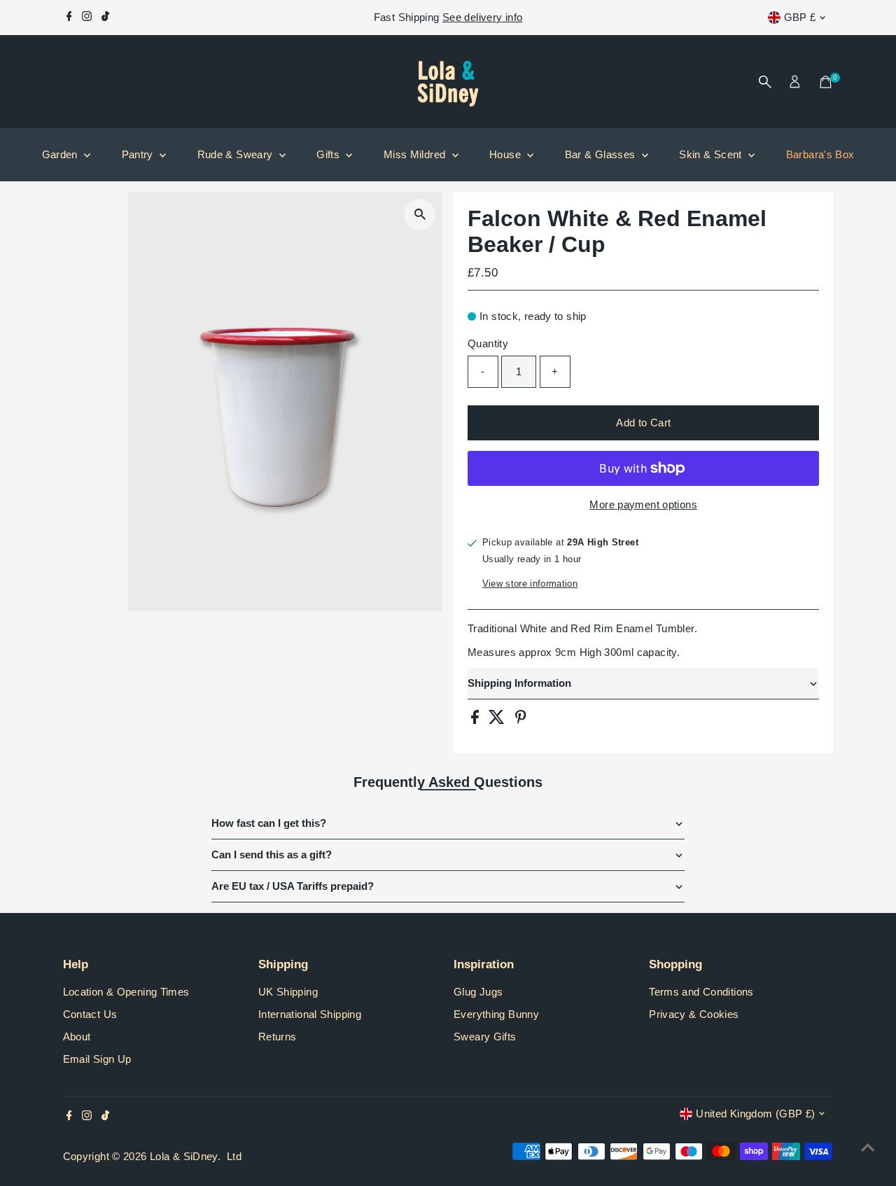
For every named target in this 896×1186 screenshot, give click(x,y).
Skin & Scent (712, 154)
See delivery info (482, 17)
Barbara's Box (820, 154)
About (77, 1036)
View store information (530, 583)
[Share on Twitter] (498, 720)
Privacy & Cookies (693, 1014)
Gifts (329, 154)
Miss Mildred (416, 154)
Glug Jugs (478, 992)
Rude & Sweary (236, 154)
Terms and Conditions (701, 992)
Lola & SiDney (184, 1156)
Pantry (139, 154)
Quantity (488, 343)
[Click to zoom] (419, 214)
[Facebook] (69, 17)
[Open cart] (825, 82)
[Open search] (765, 82)
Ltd (234, 1156)
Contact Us (90, 1014)
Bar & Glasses (601, 154)
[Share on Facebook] (476, 720)
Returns (277, 1036)
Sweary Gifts (485, 1036)
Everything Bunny (496, 1014)
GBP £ (800, 17)
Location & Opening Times (126, 992)
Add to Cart (643, 422)
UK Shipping (288, 992)
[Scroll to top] (868, 1147)
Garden (61, 154)
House (506, 154)
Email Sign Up (97, 1059)
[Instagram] (86, 17)
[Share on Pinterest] (520, 720)
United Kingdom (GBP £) (755, 1113)
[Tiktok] (105, 17)
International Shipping (309, 1014)
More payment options (643, 504)
